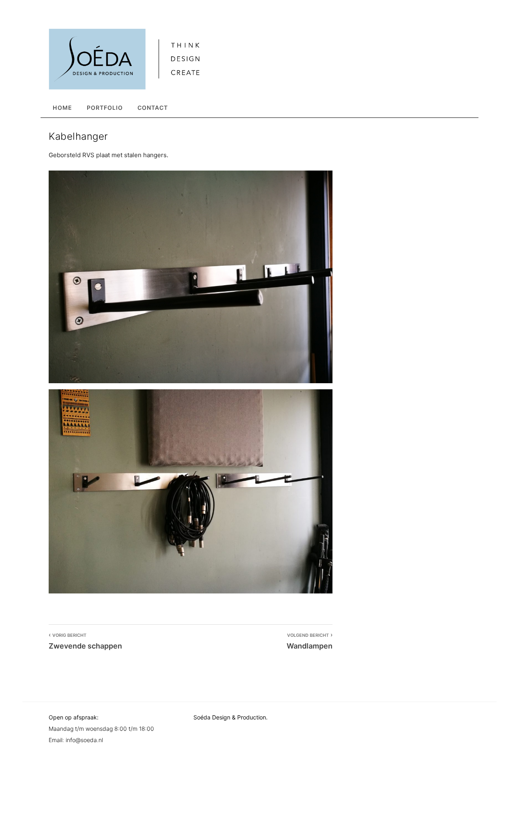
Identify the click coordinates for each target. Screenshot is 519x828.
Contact (152, 107)
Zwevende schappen (85, 642)
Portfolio (105, 107)
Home (62, 107)
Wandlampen (309, 642)
